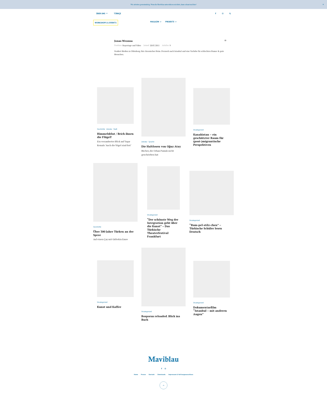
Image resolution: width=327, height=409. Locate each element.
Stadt (115, 129)
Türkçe (117, 13)
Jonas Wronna (123, 41)
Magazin (154, 21)
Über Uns (100, 13)
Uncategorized (198, 130)
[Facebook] (215, 13)
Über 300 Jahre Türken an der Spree (113, 233)
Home (136, 374)
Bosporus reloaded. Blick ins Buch (160, 318)
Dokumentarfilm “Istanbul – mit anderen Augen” (210, 311)
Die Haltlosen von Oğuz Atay (161, 146)
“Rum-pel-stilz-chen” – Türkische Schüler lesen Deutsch (205, 228)
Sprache (151, 142)
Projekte (169, 21)
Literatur (109, 129)
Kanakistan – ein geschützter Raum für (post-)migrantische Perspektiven (208, 139)
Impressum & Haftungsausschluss (180, 374)
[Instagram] (222, 13)
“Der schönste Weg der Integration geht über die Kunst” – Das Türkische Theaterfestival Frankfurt (162, 228)
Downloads (161, 374)
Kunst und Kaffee (109, 307)
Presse (143, 374)
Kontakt (152, 374)
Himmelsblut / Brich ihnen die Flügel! (115, 135)
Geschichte (101, 129)
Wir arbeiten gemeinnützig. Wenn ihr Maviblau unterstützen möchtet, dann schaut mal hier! (163, 4)
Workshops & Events (105, 22)
